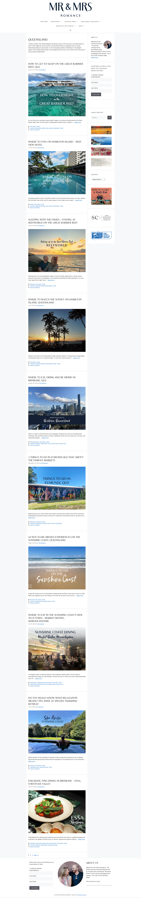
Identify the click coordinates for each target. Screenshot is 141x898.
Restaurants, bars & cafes (44, 682)
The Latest (33, 126)
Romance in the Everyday (65, 26)
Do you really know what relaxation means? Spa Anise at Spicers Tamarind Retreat (52, 700)
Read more (77, 122)
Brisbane (37, 443)
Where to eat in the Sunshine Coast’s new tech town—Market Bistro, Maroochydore (55, 617)
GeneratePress (82, 895)
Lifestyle (32, 765)
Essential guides (34, 442)
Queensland (56, 128)
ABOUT (81, 26)
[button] (70, 30)
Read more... (95, 57)
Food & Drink (33, 682)
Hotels (31, 204)
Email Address (96, 77)
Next (36, 855)
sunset (54, 363)
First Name (94, 82)
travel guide (55, 443)
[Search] (109, 117)
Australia (32, 128)
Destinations (55, 21)
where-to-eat (62, 443)
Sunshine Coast (46, 523)
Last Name (94, 88)
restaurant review (42, 684)
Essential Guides (70, 21)
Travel (38, 126)
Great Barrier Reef (40, 128)
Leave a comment (35, 129)
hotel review (49, 128)
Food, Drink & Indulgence (90, 21)
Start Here (44, 21)
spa (38, 767)
